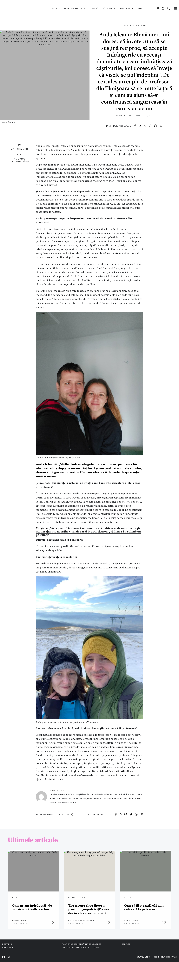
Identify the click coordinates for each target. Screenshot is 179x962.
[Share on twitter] (140, 125)
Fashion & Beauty (73, 8)
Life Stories (128, 25)
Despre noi (7, 944)
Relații (141, 8)
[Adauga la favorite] (19, 155)
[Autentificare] (162, 8)
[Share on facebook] (135, 125)
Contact (126, 944)
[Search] (168, 8)
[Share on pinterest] (150, 125)
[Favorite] (157, 8)
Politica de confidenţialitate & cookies (81, 944)
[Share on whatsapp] (155, 125)
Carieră (94, 8)
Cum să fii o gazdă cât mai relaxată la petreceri (144, 907)
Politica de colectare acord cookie (80, 947)
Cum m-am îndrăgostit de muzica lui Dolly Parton (32, 907)
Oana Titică (20, 921)
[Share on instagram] (145, 125)
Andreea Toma (126, 116)
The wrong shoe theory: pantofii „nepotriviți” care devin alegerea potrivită (88, 909)
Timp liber (125, 8)
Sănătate (107, 8)
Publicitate (7, 947)
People (56, 8)
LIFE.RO (19, 8)
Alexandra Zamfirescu (82, 921)
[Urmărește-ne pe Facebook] (3, 957)
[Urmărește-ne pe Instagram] (9, 957)
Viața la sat (140, 25)
